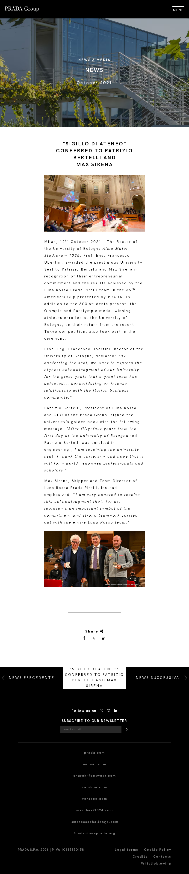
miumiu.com (94, 764)
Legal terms (126, 850)
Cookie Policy (157, 850)
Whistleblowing (156, 863)
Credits (140, 857)
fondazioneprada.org (94, 833)
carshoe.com (94, 787)
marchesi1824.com (94, 810)
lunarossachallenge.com (94, 822)
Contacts (162, 857)
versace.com (94, 799)
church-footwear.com (94, 776)
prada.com (94, 753)
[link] (84, 638)
